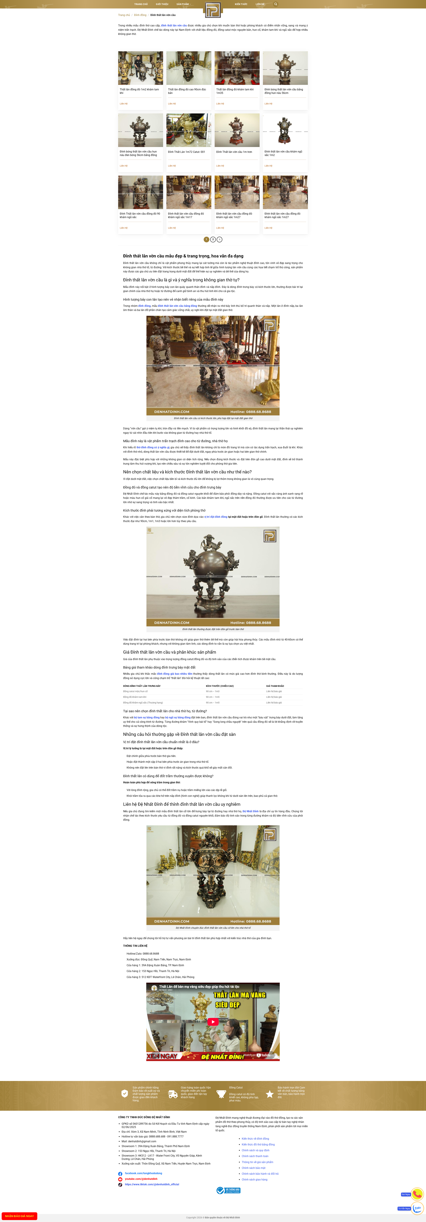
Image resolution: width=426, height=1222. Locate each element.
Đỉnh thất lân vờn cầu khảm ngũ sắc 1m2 (283, 153)
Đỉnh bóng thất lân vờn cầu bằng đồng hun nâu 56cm (284, 91)
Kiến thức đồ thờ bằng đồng (258, 1144)
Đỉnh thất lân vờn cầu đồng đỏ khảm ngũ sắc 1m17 (186, 215)
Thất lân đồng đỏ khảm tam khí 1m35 (235, 91)
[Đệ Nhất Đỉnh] (213, 10)
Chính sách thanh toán (255, 1156)
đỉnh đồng (144, 305)
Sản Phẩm (183, 4)
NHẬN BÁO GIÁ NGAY (19, 1216)
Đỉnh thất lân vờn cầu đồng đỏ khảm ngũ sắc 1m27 (234, 215)
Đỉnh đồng (140, 15)
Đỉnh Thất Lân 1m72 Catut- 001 (186, 151)
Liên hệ (260, 4)
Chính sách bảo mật (253, 1168)
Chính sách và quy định (255, 1150)
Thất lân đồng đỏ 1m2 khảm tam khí (139, 91)
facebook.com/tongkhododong (143, 1173)
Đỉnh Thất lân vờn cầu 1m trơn (234, 151)
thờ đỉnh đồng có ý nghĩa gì (153, 447)
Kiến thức (241, 4)
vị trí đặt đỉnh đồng (215, 516)
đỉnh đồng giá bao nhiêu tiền (174, 673)
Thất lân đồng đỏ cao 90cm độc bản (187, 91)
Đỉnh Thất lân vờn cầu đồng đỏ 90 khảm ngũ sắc (140, 215)
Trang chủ (124, 15)
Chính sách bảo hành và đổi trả (260, 1173)
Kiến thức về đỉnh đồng (255, 1138)
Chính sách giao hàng (254, 1179)
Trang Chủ (141, 4)
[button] (275, 4)
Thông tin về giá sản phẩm (257, 1162)
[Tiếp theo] (219, 239)
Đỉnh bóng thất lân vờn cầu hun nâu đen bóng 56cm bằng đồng (138, 153)
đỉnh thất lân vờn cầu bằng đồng (177, 305)
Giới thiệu (162, 4)
